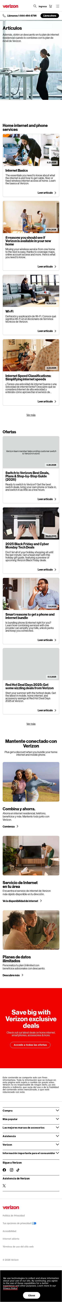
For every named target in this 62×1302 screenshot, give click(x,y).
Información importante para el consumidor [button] (29, 1153)
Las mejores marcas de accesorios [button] (23, 1127)
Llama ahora (49, 15)
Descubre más (11, 975)
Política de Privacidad (14, 1215)
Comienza (9, 826)
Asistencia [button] (9, 1136)
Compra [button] (7, 1110)
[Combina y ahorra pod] (31, 795)
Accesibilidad (9, 1231)
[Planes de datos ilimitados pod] (31, 943)
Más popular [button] (10, 1119)
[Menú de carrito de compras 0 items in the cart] (50, 6)
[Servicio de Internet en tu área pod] (31, 869)
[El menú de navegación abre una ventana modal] (57, 6)
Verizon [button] (7, 1144)
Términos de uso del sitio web (18, 1246)
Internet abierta (11, 1239)
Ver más (31, 414)
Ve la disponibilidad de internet (21, 901)
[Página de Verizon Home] (10, 6)
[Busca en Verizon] (35, 6)
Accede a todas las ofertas (30, 1044)
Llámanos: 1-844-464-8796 (22, 16)
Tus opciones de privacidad (17, 1223)
